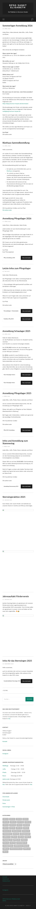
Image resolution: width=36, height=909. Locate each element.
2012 (12, 819)
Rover (4, 775)
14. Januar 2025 (7, 500)
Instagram (5, 753)
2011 (5, 819)
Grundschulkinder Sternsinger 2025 (12, 681)
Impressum (6, 879)
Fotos (4, 803)
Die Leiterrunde (7, 210)
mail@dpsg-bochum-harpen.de (11, 111)
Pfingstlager (7, 839)
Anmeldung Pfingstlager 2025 (17, 393)
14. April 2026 (7, 28)
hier (31, 784)
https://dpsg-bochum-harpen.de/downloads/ (16, 103)
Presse (24, 839)
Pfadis (4, 772)
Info (16, 834)
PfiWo (17, 839)
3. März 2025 (6, 396)
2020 (12, 825)
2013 (19, 819)
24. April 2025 (7, 334)
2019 (5, 825)
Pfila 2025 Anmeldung (9, 430)
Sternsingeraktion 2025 (14, 497)
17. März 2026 (7, 221)
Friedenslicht (7, 834)
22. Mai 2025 (6, 271)
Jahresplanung (25, 834)
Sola (12, 842)
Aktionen (6, 831)
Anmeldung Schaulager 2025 (16, 331)
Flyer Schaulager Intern (9, 382)
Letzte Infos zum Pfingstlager (17, 268)
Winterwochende (16, 848)
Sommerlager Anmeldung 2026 (17, 26)
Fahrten (26, 831)
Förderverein (6, 800)
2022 (26, 825)
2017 (20, 822)
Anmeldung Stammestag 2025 (11, 486)
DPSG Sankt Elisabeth (18, 6)
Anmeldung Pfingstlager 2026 (17, 219)
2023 (5, 828)
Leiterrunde (6, 779)
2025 (19, 828)
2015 (5, 822)
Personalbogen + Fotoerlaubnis (11, 310)
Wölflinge (5, 765)
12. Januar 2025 (7, 599)
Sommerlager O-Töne (9, 806)
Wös (5, 851)
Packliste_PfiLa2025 (9, 318)
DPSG (4, 900)
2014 (25, 819)
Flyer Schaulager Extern (9, 374)
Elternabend (17, 831)
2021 (19, 825)
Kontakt (5, 741)
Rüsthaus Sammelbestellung (16, 143)
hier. (9, 718)
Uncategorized (7, 845)
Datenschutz (6, 881)
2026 (26, 828)
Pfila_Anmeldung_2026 (9, 257)
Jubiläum (6, 836)
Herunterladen (26, 258)
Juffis (4, 769)
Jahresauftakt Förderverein (16, 596)
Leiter (21, 836)
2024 (12, 828)
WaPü (5, 848)
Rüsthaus (9, 171)
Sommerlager (21, 842)
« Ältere (5, 690)
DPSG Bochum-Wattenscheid (11, 899)
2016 (13, 822)
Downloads (6, 796)
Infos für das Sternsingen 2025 (17, 661)
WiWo (27, 848)
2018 (27, 822)
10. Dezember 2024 (8, 663)
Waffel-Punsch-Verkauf (21, 845)
